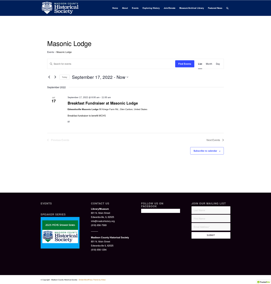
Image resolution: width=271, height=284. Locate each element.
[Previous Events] (49, 77)
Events (50, 52)
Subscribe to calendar (205, 150)
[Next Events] (55, 77)
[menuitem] (115, 8)
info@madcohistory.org (103, 221)
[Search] (227, 8)
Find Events (184, 63)
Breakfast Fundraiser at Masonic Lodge (103, 103)
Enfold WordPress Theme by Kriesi (92, 279)
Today (64, 77)
